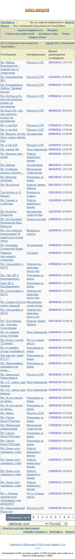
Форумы (52, 30)
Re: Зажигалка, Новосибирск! (10, 376)
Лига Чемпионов (37, 149)
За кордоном (35, 133)
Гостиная (32, 252)
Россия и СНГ (35, 62)
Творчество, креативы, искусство (34, 267)
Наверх (69, 531)
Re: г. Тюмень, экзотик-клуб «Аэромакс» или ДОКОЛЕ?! (11, 498)
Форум (5, 26)
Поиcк (66, 33)
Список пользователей (19, 33)
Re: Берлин (8, 165)
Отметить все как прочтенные (20, 528)
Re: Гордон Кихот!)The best (10, 419)
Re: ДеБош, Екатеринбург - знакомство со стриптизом (10, 67)
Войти (69, 22)
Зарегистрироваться (30, 30)
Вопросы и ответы (33, 194)
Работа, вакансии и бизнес (33, 157)
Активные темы (48, 33)
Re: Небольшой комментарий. (10, 427)
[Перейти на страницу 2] (73, 517)
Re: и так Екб (9, 125)
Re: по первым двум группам (10, 334)
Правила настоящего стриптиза (8, 256)
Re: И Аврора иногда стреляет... (12, 171)
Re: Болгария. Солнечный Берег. (12, 247)
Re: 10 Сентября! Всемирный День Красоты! (11, 223)
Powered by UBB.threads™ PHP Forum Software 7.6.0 (37, 544)
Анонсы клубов (36, 219)
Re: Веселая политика (8, 178)
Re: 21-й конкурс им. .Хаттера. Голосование (11, 324)
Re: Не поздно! (10, 184)
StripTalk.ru (7, 22)
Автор (49, 43)
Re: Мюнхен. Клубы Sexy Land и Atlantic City (13, 137)
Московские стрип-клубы (34, 171)
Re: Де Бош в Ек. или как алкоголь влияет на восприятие (11, 101)
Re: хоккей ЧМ (10, 149)
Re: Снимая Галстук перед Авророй (13, 303)
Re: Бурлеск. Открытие (9, 213)
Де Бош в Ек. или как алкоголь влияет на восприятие (12, 116)
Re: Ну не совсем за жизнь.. (12, 399)
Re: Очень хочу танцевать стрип (11, 450)
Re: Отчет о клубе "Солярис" (12, 341)
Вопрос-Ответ (37, 37)
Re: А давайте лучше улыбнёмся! (13, 349)
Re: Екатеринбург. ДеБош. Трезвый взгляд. (12, 88)
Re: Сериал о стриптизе (9, 202)
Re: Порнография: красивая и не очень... (12, 367)
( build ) (37, 548)
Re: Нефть (7, 413)
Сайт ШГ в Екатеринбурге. (10, 285)
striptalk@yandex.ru (35, 531)
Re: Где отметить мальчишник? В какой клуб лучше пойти (12, 235)
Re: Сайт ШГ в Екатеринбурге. (10, 277)
